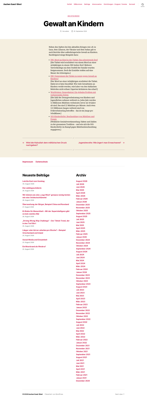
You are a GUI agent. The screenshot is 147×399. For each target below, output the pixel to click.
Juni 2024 (80, 257)
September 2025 (83, 213)
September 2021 (83, 354)
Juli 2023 (80, 290)
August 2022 (81, 322)
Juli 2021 (80, 360)
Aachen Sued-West (12, 4)
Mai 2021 (80, 366)
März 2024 (80, 266)
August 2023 (81, 287)
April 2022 (80, 334)
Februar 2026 (82, 199)
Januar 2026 (81, 202)
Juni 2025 (80, 222)
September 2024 (83, 249)
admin (67, 31)
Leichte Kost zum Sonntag (33, 181)
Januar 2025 (81, 237)
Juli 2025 (80, 219)
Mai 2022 (80, 331)
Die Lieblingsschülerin (31, 188)
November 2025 (83, 208)
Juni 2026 (80, 187)
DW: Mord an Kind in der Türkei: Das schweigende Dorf (74, 60)
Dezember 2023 (83, 275)
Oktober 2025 (82, 210)
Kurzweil (132, 4)
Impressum (27, 161)
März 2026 (80, 196)
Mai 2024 (80, 260)
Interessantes (97, 4)
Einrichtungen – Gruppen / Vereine (115, 4)
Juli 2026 (80, 184)
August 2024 (81, 252)
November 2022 (83, 313)
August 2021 (81, 357)
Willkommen (78, 4)
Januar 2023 (81, 307)
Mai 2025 (80, 225)
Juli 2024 (80, 255)
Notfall (69, 4)
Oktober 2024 (82, 246)
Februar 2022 (82, 340)
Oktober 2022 (82, 316)
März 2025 (80, 231)
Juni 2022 (80, 328)
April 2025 (80, 228)
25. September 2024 (80, 31)
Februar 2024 (82, 269)
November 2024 (83, 243)
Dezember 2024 (83, 240)
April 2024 (80, 263)
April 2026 (80, 193)
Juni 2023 (80, 293)
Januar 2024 (81, 272)
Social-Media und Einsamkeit (34, 240)
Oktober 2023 (82, 281)
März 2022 (80, 337)
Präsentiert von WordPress (54, 394)
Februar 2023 (82, 304)
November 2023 (83, 278)
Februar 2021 (81, 375)
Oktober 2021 (82, 351)
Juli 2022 (80, 325)
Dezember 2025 (83, 205)
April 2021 (80, 369)
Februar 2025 (82, 234)
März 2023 (80, 302)
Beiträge (87, 4)
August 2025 (81, 216)
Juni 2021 (80, 363)
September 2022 (83, 319)
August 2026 (81, 181)
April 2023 (80, 299)
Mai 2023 (80, 296)
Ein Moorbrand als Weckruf (34, 246)
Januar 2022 (81, 343)
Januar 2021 (81, 378)
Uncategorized (73, 16)
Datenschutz (42, 161)
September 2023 (83, 284)
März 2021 (80, 372)
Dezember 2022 (83, 310)
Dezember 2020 (83, 381)
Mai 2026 (80, 190)
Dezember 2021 (83, 346)
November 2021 (83, 349)
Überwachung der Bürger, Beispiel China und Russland (45, 204)
